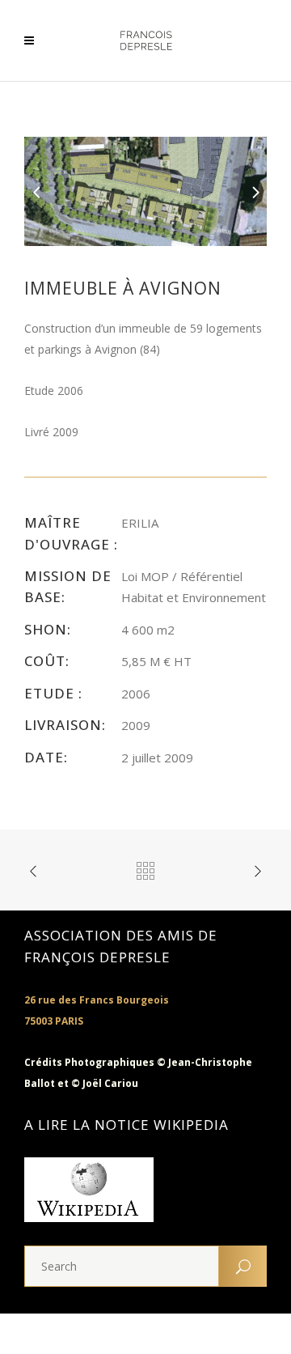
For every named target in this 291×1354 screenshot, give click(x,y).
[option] (145, 191)
